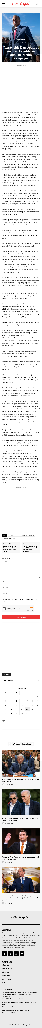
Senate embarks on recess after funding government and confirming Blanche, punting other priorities (21, 898)
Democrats (24, 535)
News (4, 1007)
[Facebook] (4, 953)
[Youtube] (22, 953)
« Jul (3, 721)
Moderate (31, 535)
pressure (5, 538)
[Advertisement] (21, 88)
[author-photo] (3, 784)
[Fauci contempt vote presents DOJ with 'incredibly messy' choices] (21, 763)
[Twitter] (16, 953)
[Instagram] (10, 953)
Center (17, 535)
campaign (11, 535)
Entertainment (7, 999)
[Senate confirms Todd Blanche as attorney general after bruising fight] (21, 841)
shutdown (12, 538)
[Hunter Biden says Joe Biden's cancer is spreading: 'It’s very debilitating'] (21, 802)
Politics (21, 39)
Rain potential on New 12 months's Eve (16, 1010)
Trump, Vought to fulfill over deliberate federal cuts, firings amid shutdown (30, 548)
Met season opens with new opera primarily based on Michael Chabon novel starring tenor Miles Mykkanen (20, 994)
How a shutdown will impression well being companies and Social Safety (9, 548)
